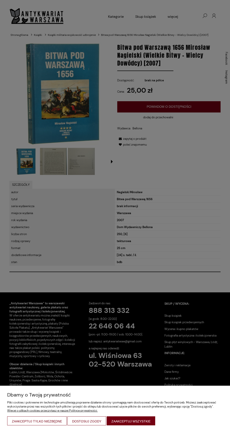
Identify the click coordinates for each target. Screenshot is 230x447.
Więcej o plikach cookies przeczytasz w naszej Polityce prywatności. (52, 411)
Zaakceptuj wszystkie (130, 421)
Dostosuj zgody (86, 421)
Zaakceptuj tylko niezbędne (37, 421)
